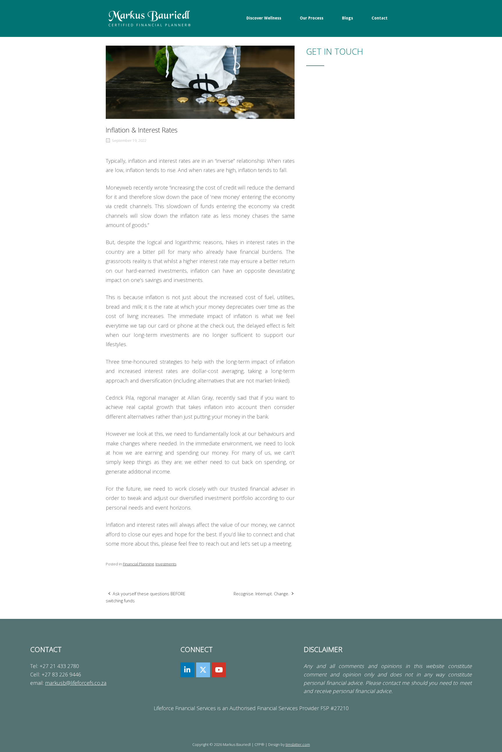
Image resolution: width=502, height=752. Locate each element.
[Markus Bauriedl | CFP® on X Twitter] (203, 669)
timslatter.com (298, 744)
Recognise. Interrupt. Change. (261, 593)
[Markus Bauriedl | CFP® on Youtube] (219, 669)
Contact (380, 18)
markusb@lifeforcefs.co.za (75, 682)
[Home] (149, 18)
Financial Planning (138, 564)
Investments (165, 564)
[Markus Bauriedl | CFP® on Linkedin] (187, 669)
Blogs (347, 18)
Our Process (311, 18)
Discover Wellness (263, 18)
